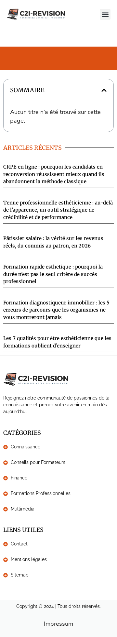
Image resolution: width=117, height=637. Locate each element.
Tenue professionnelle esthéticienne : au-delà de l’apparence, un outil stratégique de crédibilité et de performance (58, 210)
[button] (105, 14)
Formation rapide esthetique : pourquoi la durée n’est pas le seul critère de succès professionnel (53, 274)
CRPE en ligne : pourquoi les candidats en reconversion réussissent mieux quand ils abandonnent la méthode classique (53, 174)
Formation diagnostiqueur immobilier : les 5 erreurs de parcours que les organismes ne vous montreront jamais (56, 310)
